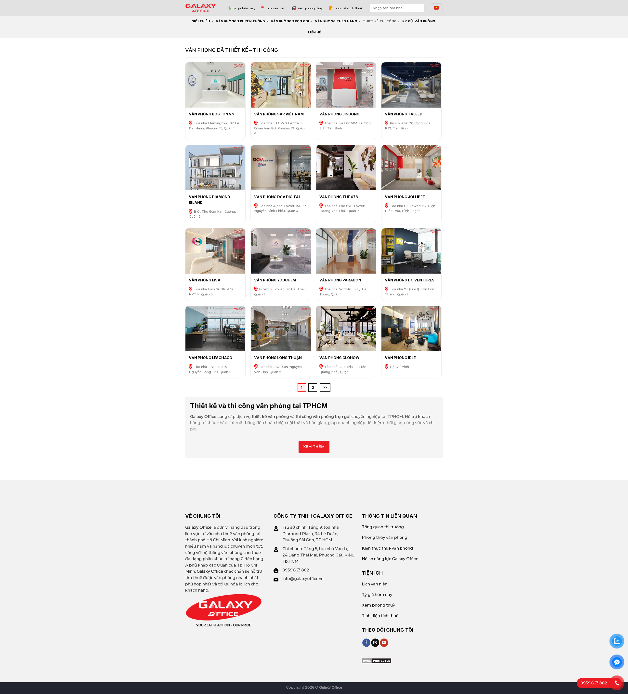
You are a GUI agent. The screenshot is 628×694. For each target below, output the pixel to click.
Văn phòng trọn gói (290, 21)
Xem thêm (314, 446)
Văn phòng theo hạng (336, 21)
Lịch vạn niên (275, 8)
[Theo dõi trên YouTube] (384, 642)
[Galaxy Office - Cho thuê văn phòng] (201, 7)
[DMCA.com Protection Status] (377, 660)
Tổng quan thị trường (383, 527)
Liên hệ (314, 32)
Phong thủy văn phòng (384, 537)
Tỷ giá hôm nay (243, 8)
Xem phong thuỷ (378, 605)
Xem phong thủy (310, 8)
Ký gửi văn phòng (418, 21)
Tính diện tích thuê (348, 8)
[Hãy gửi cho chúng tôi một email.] (375, 642)
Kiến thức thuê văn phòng (387, 548)
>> (325, 387)
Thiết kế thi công (379, 21)
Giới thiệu (201, 21)
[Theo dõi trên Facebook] (366, 642)
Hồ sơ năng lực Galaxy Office (390, 558)
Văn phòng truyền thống (240, 21)
